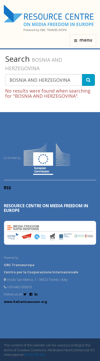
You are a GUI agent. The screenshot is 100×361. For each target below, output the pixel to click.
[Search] (88, 80)
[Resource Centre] (49, 18)
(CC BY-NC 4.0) (34, 354)
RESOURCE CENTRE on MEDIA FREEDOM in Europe (46, 208)
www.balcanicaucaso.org (25, 301)
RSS (7, 188)
